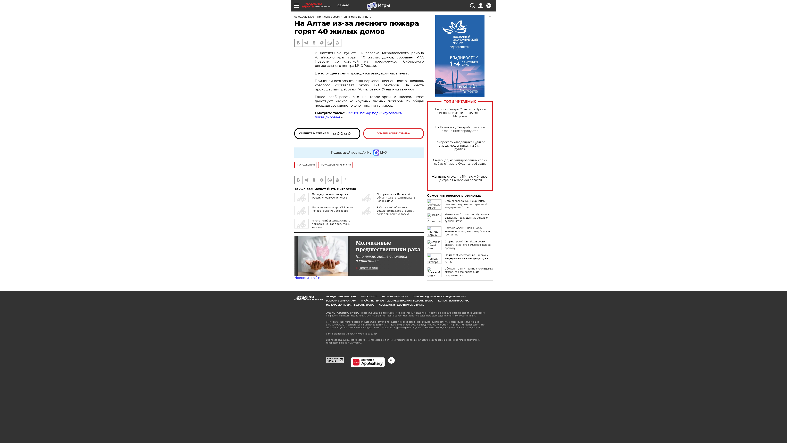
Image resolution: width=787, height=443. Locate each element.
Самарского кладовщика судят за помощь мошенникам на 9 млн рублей (460, 145)
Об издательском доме (341, 296)
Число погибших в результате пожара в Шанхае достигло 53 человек (331, 224)
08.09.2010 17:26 (304, 16)
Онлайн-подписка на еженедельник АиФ (439, 296)
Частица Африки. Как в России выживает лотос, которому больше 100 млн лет (467, 231)
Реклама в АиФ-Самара (341, 300)
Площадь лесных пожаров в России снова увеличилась (330, 196)
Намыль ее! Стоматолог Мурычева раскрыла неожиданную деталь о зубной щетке (467, 218)
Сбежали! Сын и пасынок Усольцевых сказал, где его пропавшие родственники (469, 272)
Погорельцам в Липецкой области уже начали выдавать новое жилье (396, 197)
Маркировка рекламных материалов (350, 305)
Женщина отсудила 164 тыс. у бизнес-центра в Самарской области (460, 178)
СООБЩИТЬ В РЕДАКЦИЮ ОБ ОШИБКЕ (401, 305)
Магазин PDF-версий (395, 296)
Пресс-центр (369, 296)
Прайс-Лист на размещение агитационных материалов (397, 300)
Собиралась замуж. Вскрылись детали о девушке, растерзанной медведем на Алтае (466, 204)
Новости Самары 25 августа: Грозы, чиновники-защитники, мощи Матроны (459, 113)
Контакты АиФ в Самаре (453, 300)
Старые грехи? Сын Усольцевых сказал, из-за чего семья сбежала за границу (468, 245)
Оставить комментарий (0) (394, 133)
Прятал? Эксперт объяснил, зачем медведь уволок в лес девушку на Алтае (466, 258)
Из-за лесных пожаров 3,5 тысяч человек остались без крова (332, 209)
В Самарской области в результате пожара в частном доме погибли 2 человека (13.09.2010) (386, 212)
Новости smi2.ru (308, 278)
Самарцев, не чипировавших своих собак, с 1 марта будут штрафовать (460, 162)
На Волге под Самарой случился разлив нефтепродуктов (460, 129)
